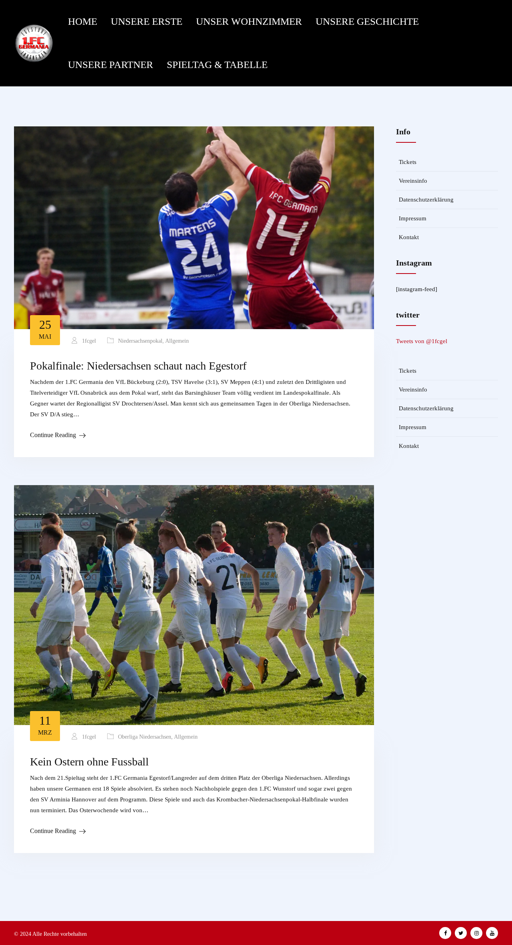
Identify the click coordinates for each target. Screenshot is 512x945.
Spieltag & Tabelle (217, 64)
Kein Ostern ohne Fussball (89, 761)
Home (82, 21)
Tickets (407, 162)
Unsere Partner (110, 64)
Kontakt (409, 237)
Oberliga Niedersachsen (144, 737)
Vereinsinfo (413, 181)
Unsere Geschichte (367, 21)
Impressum (412, 218)
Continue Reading (53, 435)
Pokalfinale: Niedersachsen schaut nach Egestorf (138, 366)
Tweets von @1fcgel (421, 341)
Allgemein (177, 341)
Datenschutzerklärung (426, 199)
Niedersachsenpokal (140, 341)
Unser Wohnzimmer (249, 21)
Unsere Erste (146, 21)
